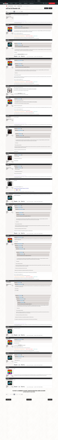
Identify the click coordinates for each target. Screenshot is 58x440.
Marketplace (31, 3)
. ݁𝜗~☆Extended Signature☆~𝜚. (18, 186)
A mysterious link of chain (17, 111)
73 (12, 11)
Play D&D (11, 3)
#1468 (51, 58)
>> (21, 43)
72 (10, 11)
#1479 (51, 280)
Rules (16, 3)
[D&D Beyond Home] (5, 3)
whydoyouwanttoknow (20, 60)
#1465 (51, 13)
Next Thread (50, 399)
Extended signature (16, 151)
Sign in (47, 3)
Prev (6, 11)
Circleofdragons (19, 26)
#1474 (51, 164)
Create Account (52, 3)
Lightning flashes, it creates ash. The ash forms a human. (20, 123)
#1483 (51, 367)
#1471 (51, 115)
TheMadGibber (19, 43)
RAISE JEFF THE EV (28, 111)
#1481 (51, 337)
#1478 (51, 235)
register (34, 390)
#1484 (51, 378)
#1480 (51, 326)
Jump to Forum (29, 399)
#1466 (51, 24)
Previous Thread (8, 399)
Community (25, 3)
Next (21, 11)
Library (20, 3)
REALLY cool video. (35, 111)
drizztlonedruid (20, 245)
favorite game (31, 56)
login (28, 390)
